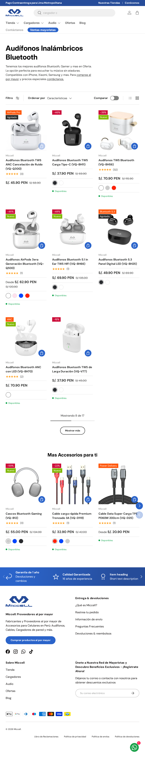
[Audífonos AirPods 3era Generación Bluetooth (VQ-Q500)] (26, 229)
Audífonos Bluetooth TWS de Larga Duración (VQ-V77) (72, 369)
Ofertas (70, 23)
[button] (137, 13)
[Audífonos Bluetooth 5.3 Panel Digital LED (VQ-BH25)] (118, 229)
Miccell (17, 729)
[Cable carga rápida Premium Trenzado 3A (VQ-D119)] (72, 484)
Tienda (10, 670)
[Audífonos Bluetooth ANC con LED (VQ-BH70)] (26, 337)
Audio (9, 684)
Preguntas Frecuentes (89, 626)
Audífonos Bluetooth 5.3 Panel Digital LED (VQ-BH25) (117, 262)
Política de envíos (100, 736)
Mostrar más (72, 430)
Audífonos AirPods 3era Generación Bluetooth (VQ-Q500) (25, 264)
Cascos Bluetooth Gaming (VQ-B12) (24, 516)
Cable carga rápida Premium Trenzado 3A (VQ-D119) (71, 516)
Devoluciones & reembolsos (93, 633)
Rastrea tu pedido (87, 612)
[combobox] (74, 13)
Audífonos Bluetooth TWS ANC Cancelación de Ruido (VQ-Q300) (24, 164)
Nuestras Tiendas (109, 2)
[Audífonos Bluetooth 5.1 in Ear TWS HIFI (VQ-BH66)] (72, 229)
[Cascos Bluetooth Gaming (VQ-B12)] (26, 484)
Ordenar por (36, 98)
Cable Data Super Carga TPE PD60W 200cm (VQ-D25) (117, 516)
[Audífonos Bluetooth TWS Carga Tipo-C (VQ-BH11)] (72, 130)
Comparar (101, 98)
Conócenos (132, 2)
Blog (82, 23)
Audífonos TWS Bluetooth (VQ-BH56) (116, 162)
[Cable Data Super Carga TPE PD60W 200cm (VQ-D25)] (118, 484)
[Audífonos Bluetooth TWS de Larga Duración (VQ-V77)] (72, 337)
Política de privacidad (75, 736)
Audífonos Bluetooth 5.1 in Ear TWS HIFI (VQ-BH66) (70, 262)
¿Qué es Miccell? (86, 605)
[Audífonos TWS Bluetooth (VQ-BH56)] (118, 130)
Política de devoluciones (127, 736)
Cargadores (13, 677)
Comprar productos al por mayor (31, 640)
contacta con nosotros (115, 678)
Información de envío (88, 619)
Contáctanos (14, 30)
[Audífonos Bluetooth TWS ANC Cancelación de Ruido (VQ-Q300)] (26, 130)
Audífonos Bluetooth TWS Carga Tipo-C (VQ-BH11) (70, 162)
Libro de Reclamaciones (46, 736)
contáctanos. (55, 79)
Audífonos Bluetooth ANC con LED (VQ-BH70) (23, 369)
